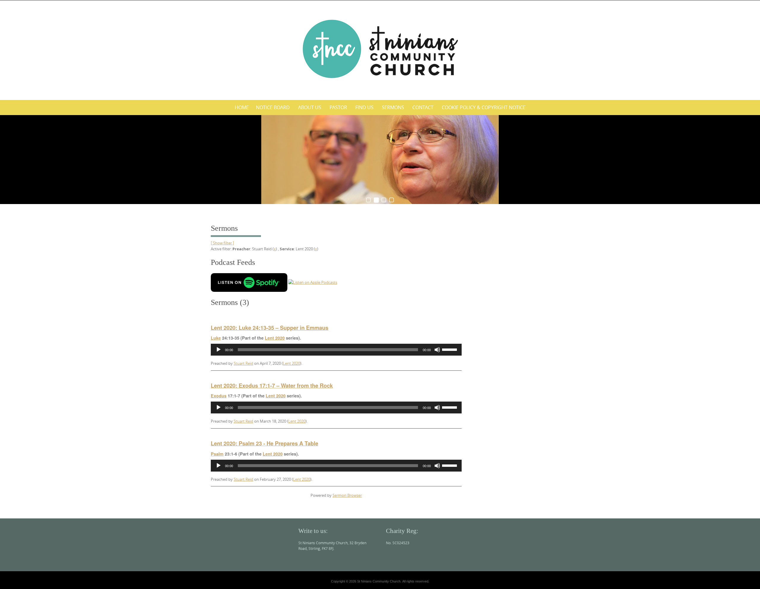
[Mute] (437, 350)
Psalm (217, 454)
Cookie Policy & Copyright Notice (483, 107)
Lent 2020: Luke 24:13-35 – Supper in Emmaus (269, 328)
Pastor (338, 107)
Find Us (364, 107)
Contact (422, 107)
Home (242, 107)
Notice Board (273, 107)
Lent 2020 (275, 338)
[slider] (450, 349)
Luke (216, 338)
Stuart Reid (243, 363)
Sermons (393, 107)
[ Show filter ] (222, 243)
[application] (336, 350)
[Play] (218, 350)
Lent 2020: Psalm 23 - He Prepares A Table (264, 443)
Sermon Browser (347, 495)
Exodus (219, 396)
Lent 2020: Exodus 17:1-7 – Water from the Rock (272, 385)
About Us (309, 107)
